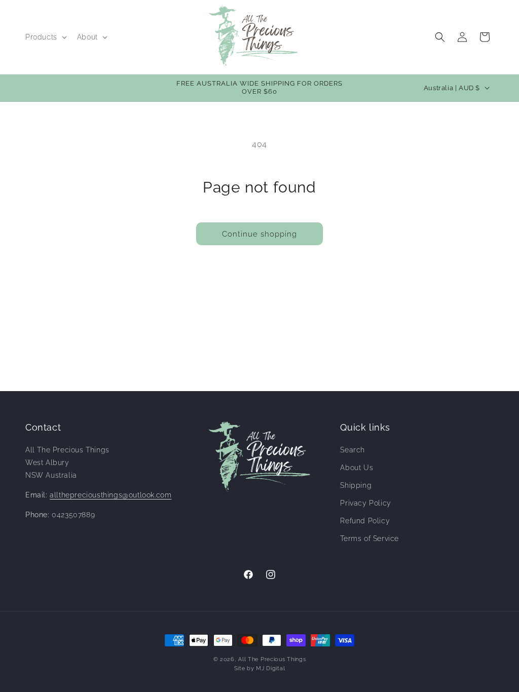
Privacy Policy (365, 503)
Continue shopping (259, 234)
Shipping (356, 485)
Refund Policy (365, 521)
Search (352, 450)
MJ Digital (270, 668)
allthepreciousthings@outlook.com (110, 495)
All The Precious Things (272, 659)
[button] (45, 37)
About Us (356, 468)
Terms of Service (369, 538)
